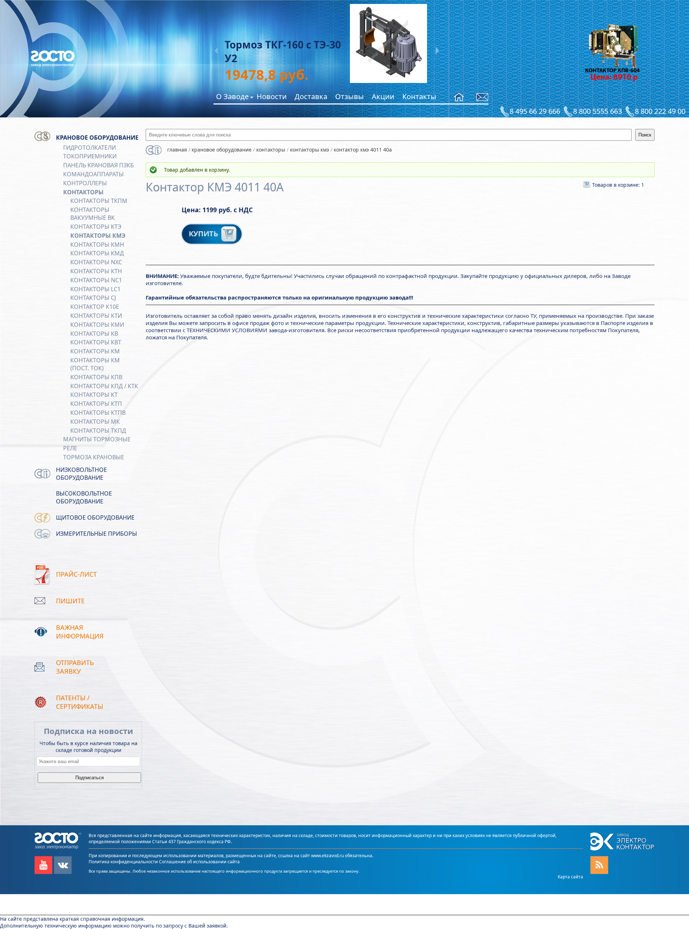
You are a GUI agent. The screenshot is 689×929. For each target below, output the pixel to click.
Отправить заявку (75, 666)
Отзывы (349, 96)
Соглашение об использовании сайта (199, 862)
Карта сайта (570, 877)
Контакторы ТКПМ (98, 201)
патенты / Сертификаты (79, 702)
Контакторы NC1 (96, 280)
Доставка (311, 96)
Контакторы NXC (96, 262)
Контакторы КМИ (97, 325)
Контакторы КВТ (95, 342)
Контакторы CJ (93, 298)
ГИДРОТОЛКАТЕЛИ (89, 148)
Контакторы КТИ (96, 316)
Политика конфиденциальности (123, 862)
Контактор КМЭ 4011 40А (363, 149)
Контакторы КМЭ (98, 236)
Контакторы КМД (97, 253)
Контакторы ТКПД (98, 431)
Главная (177, 149)
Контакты (419, 96)
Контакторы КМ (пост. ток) (95, 364)
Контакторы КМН (97, 244)
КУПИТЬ (204, 233)
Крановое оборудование (97, 137)
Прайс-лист (76, 574)
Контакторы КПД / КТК (104, 386)
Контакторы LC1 (95, 289)
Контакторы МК (95, 422)
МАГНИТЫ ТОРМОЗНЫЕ (97, 439)
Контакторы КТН (96, 271)
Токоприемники (90, 156)
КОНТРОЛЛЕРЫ (85, 183)
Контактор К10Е (94, 307)
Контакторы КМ (95, 351)
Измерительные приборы (96, 534)
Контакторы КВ (94, 334)
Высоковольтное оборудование (84, 497)
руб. (229, 74)
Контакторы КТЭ (95, 227)
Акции (383, 96)
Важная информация (80, 631)
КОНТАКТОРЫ (83, 192)
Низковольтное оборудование (81, 474)
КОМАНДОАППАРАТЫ (93, 174)
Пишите (70, 600)
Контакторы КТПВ (98, 413)
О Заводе (232, 97)
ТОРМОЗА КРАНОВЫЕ (93, 457)
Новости (272, 96)
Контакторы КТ (94, 395)
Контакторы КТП (96, 404)
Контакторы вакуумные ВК (92, 214)
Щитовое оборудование (95, 517)
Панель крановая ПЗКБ (98, 165)
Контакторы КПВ (96, 377)
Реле (70, 448)
